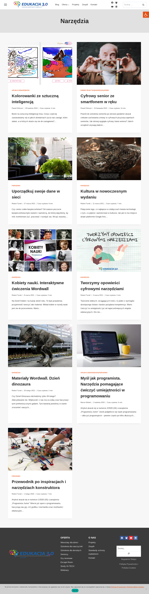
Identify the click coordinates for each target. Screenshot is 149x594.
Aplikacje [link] (16, 90)
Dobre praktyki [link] (87, 90)
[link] (146, 15)
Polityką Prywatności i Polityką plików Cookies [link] (127, 587)
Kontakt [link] (94, 4)
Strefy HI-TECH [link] (67, 566)
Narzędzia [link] (25, 90)
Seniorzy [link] (64, 554)
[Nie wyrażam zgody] (146, 589)
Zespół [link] (85, 4)
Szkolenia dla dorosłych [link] (71, 550)
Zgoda (75, 590)
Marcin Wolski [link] (86, 402)
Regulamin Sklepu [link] (128, 559)
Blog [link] (57, 4)
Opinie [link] (106, 90)
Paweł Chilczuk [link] (17, 108)
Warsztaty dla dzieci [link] (69, 542)
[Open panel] (5, 4)
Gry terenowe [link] (66, 558)
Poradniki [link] (16, 186)
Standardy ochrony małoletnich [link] (96, 552)
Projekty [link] (75, 4)
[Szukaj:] (134, 4)
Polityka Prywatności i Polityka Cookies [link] (128, 566)
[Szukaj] (128, 554)
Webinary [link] (65, 570)
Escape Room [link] (67, 562)
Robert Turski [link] (17, 203)
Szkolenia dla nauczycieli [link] (72, 546)
